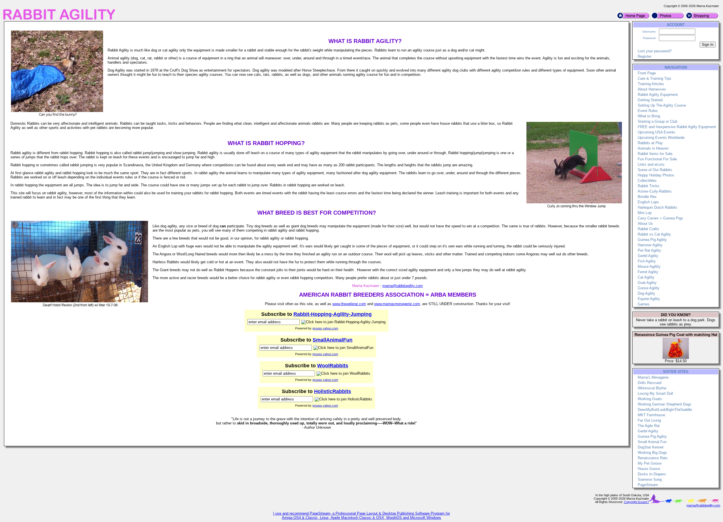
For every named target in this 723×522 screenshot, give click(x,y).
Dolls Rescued (649, 383)
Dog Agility (646, 293)
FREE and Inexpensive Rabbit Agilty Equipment (677, 127)
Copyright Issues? (636, 502)
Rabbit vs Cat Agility (654, 234)
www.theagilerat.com (349, 304)
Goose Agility (648, 288)
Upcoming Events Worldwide (661, 137)
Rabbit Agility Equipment (658, 94)
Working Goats (650, 399)
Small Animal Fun (652, 442)
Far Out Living (649, 420)
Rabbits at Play (650, 143)
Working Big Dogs (652, 452)
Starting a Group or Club (657, 121)
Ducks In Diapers (652, 474)
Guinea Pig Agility (652, 240)
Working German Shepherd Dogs (664, 404)
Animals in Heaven (653, 148)
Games (644, 304)
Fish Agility (647, 261)
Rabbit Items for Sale (655, 154)
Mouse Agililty (649, 266)
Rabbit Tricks (648, 186)
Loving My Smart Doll (655, 393)
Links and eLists (651, 164)
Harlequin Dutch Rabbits (657, 207)
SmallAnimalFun (332, 340)
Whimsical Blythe (652, 388)
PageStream (648, 485)
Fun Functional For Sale (657, 159)
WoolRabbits (332, 365)
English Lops (648, 202)
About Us (645, 223)
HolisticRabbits (332, 391)
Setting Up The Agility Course (662, 105)
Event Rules (648, 111)
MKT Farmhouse (651, 415)
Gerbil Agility (648, 256)
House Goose (649, 469)
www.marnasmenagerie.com (397, 304)
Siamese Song (650, 479)
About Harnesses (652, 89)
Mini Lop (645, 213)
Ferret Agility (648, 272)
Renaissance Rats (653, 458)
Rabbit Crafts (648, 229)
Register (644, 56)
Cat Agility (646, 277)
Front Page (647, 73)
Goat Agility (647, 283)
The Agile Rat (649, 426)
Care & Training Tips (654, 78)
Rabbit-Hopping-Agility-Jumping (332, 314)
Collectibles (647, 180)
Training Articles (651, 84)
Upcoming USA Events (656, 132)
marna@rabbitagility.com (402, 286)
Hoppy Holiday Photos (656, 175)
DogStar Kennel (650, 447)
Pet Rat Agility (649, 250)
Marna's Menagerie (653, 377)
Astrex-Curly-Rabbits (655, 191)
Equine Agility (649, 299)
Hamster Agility (650, 245)
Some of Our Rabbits (655, 170)
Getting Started (650, 100)
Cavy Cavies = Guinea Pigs (660, 218)
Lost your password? (655, 51)
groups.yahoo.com (325, 328)
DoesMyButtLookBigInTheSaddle (665, 409)
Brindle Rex (647, 197)
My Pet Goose (649, 463)
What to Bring (649, 116)
